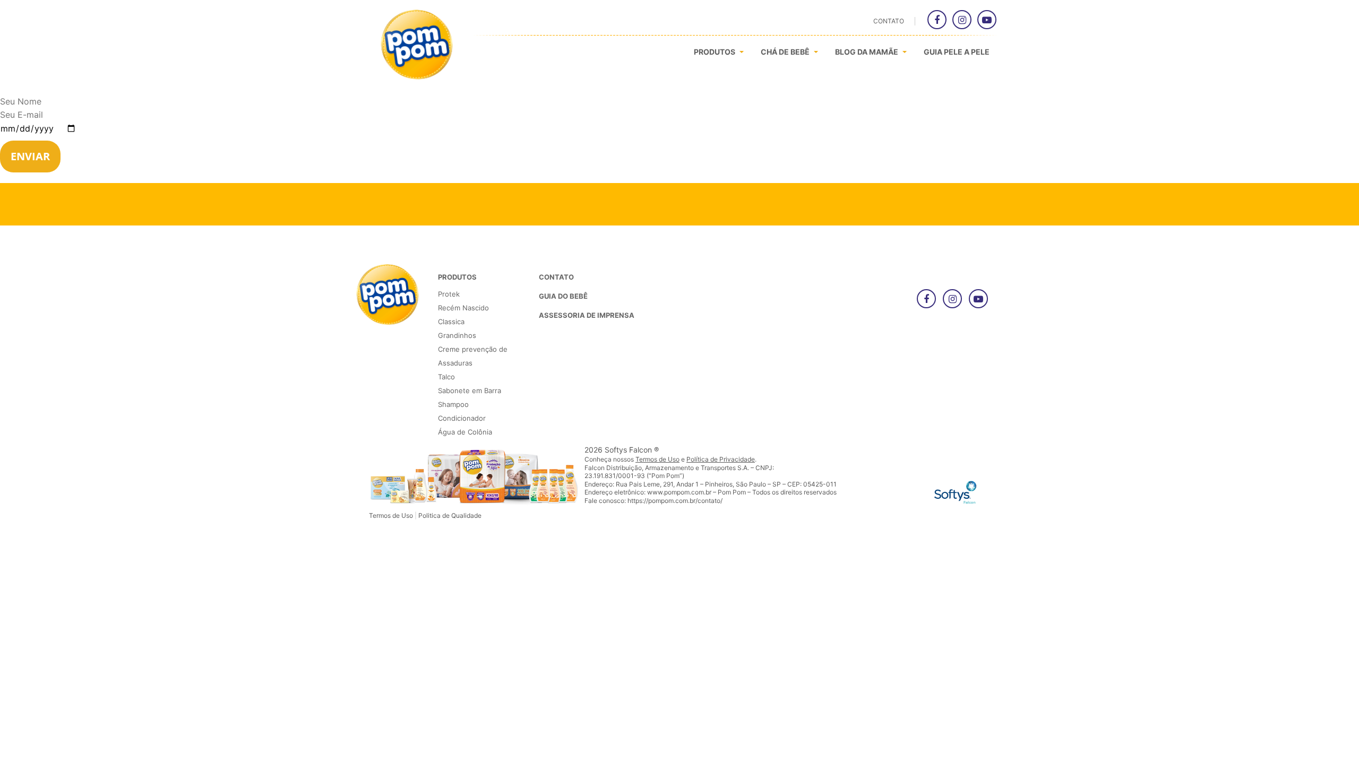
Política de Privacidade (720, 459)
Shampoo (453, 404)
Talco (446, 376)
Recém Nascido (463, 307)
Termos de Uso (391, 515)
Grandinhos (457, 335)
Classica (451, 321)
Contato (888, 21)
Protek (449, 294)
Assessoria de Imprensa (586, 315)
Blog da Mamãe (867, 51)
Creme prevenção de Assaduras (473, 356)
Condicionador (462, 418)
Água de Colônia (465, 432)
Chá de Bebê (786, 51)
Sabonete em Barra (469, 390)
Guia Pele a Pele (957, 51)
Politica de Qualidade (449, 515)
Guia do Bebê (563, 296)
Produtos (715, 51)
